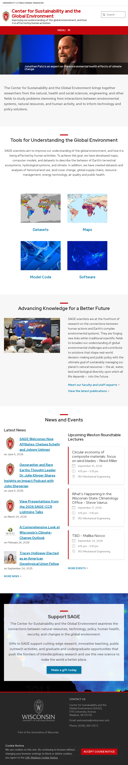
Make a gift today (64, 670)
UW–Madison (23, 2)
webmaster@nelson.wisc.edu (93, 720)
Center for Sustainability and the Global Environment (46, 13)
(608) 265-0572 (88, 725)
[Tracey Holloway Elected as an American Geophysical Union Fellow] (10, 557)
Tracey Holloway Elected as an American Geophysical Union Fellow (39, 558)
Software (87, 277)
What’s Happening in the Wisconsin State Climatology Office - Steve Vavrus (95, 498)
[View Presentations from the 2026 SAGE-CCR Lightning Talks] (10, 505)
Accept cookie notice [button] (99, 751)
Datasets (40, 229)
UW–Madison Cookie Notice (41, 757)
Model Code (40, 277)
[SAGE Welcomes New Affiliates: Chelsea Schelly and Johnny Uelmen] (10, 443)
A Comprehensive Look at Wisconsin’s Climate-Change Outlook (40, 532)
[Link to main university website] (38, 722)
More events (77, 568)
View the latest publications (87, 391)
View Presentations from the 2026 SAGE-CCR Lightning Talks (39, 506)
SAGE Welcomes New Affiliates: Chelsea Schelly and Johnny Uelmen (40, 444)
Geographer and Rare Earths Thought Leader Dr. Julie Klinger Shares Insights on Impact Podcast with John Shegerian (30, 475)
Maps (87, 229)
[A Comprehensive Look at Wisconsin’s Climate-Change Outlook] (10, 531)
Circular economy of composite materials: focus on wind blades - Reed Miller (94, 456)
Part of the (38, 732)
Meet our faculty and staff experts (92, 385)
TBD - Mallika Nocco (88, 535)
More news (11, 576)
